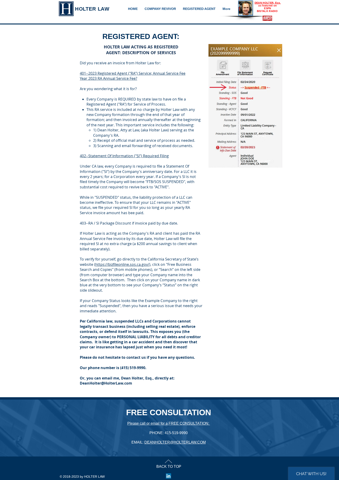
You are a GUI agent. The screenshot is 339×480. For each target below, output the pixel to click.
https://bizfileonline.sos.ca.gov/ (122, 264)
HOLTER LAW (92, 9)
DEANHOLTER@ (159, 442)
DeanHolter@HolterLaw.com (106, 383)
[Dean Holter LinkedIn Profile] (168, 476)
